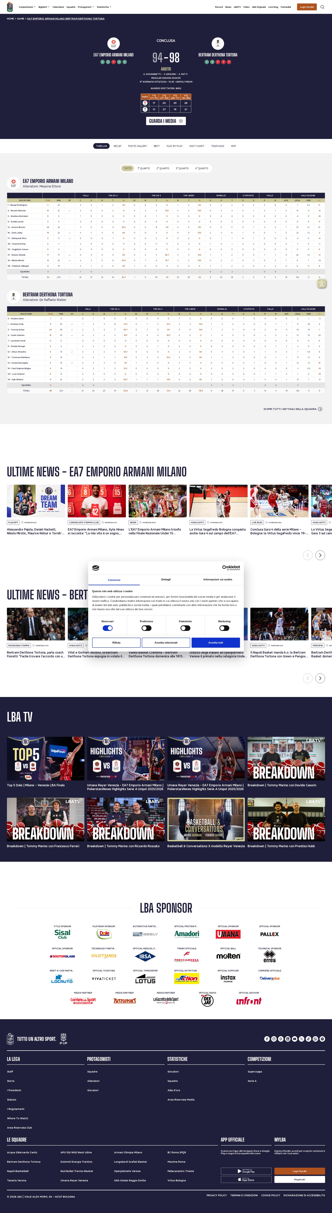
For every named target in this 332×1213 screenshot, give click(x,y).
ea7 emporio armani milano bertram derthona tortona (66, 18)
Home (10, 18)
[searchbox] (166, 4)
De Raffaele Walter (52, 300)
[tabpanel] (166, 288)
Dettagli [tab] (166, 579)
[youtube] (294, 1039)
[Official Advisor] (248, 1001)
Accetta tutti (215, 642)
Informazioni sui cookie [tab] (218, 579)
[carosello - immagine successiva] (320, 555)
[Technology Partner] (103, 956)
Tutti (127, 168)
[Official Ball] (228, 956)
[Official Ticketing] (103, 978)
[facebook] (267, 1039)
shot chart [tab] (196, 146)
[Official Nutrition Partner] (186, 978)
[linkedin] (287, 1039)
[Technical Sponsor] (269, 956)
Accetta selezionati (166, 642)
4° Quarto (201, 168)
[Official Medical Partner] (145, 956)
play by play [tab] (175, 146)
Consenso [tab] (114, 579)
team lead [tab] (217, 146)
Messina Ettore (50, 186)
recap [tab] (117, 146)
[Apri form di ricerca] (322, 7)
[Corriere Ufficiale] (269, 978)
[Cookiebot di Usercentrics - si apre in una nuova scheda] (225, 568)
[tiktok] (308, 1039)
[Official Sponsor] (228, 934)
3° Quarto (182, 168)
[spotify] (322, 1039)
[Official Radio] (207, 1001)
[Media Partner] (83, 1001)
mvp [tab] (233, 146)
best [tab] (157, 146)
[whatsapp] (315, 1039)
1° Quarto (144, 168)
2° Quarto (162, 168)
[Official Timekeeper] (145, 978)
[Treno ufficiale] (186, 956)
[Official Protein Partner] (186, 934)
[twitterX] (301, 1039)
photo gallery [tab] (137, 146)
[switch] (146, 628)
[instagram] (274, 1039)
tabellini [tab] (101, 146)
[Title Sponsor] (62, 934)
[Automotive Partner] (145, 934)
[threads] (281, 1039)
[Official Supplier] (228, 978)
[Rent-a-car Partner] (62, 978)
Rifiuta (116, 642)
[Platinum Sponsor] (103, 934)
